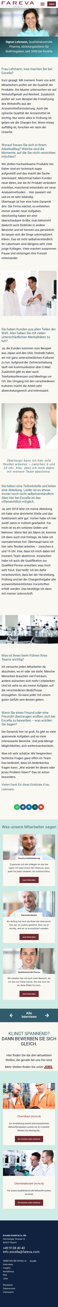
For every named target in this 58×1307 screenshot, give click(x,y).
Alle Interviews (29, 1015)
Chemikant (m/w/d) (29, 1116)
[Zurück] (11, 1015)
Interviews (8, 1264)
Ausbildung (8, 1271)
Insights (7, 1268)
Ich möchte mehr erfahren (29, 1139)
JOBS (48, 1067)
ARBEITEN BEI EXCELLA (14, 1261)
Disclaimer (8, 1285)
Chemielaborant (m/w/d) (29, 1183)
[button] (42, 4)
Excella (33, 1261)
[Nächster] (45, 1015)
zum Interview (29, 880)
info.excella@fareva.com (21, 1252)
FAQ (5, 1275)
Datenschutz (9, 1288)
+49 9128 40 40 (14, 1248)
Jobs (5, 1278)
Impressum (8, 1292)
